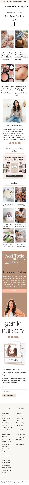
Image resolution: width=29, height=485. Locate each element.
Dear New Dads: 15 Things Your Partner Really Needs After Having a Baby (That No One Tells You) (20, 225)
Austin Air (19, 442)
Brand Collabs (6, 465)
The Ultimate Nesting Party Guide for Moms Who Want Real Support (20, 205)
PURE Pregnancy (7, 439)
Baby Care (5, 416)
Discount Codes (20, 434)
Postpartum (22, 50)
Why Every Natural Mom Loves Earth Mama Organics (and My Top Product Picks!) (8, 245)
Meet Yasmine (6, 463)
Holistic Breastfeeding (7, 50)
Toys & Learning (7, 427)
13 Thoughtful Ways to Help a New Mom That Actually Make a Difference (20, 245)
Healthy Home (21, 84)
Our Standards (6, 467)
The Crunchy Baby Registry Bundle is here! (16, 1)
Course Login (6, 460)
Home (8, 12)
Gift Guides (19, 425)
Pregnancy (19, 413)
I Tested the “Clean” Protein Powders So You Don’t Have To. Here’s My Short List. (8, 205)
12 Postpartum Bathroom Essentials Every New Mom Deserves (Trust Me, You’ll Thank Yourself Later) (8, 225)
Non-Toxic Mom (6, 442)
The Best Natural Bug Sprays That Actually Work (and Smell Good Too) (20, 91)
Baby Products (6, 413)
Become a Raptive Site (14, 482)
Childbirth (19, 416)
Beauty (7, 84)
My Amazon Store (21, 437)
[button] (2, 6)
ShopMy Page (20, 444)
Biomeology (19, 439)
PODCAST (14, 290)
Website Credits (23, 481)
